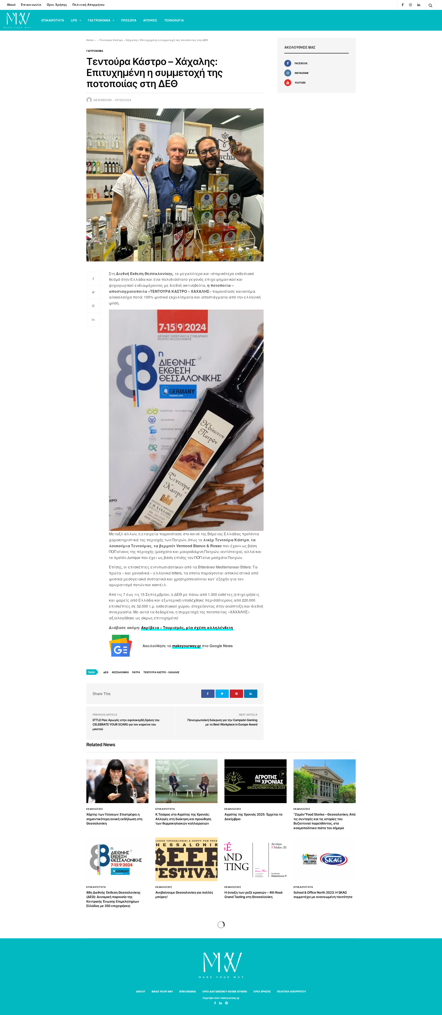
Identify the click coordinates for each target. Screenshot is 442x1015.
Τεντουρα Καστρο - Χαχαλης (161, 672)
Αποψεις (150, 20)
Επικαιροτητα (52, 20)
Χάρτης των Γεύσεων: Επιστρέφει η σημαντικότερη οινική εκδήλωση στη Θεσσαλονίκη (114, 819)
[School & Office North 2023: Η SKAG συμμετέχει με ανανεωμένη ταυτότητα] (325, 859)
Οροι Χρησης (262, 991)
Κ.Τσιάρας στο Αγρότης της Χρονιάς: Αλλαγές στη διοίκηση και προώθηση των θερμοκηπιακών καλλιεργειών (183, 819)
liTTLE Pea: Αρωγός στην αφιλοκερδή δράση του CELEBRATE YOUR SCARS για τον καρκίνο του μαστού (126, 724)
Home (89, 40)
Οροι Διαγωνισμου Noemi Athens (224, 991)
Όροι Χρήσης (57, 4)
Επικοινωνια (187, 991)
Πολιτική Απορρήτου (89, 4)
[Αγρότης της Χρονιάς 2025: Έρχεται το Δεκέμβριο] (255, 781)
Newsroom (102, 100)
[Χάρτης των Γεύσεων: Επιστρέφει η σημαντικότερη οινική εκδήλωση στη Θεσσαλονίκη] (117, 781)
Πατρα (136, 672)
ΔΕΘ (105, 672)
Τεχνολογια (174, 20)
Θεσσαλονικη (120, 672)
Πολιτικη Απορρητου (291, 991)
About (11, 4)
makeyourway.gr (186, 645)
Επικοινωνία (31, 4)
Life (74, 20)
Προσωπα (128, 20)
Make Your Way (162, 991)
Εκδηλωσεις (94, 809)
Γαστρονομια (99, 20)
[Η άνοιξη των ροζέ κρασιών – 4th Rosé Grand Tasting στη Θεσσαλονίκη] (255, 859)
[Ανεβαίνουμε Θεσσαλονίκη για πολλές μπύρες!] (186, 859)
